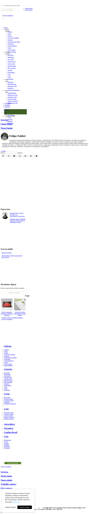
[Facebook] (3, 156)
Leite (9, 74)
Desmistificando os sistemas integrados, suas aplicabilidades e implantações (17, 214)
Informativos (7, 440)
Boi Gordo (7, 397)
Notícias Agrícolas (7, 252)
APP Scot (7, 107)
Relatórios (7, 446)
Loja (6, 114)
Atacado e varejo (8, 414)
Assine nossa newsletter (7, 10)
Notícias (7, 31)
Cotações (7, 53)
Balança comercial (9, 417)
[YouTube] (14, 156)
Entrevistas (7, 359)
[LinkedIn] (25, 156)
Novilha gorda (12, 61)
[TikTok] (31, 156)
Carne (6, 81)
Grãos (9, 77)
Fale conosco (6, 488)
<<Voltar (3, 151)
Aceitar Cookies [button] (24, 507)
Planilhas (6, 445)
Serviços (4, 472)
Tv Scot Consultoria (9, 354)
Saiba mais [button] (16, 502)
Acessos (6, 443)
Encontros (7, 105)
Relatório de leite (8, 419)
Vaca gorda (11, 59)
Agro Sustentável (9, 361)
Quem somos (6, 476)
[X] (8, 156)
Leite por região (8, 415)
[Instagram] (19, 156)
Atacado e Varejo (9, 400)
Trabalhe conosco (8, 484)
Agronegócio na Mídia (10, 357)
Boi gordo (10, 55)
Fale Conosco (29, 10)
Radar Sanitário (8, 365)
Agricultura (8, 103)
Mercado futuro (12, 66)
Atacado (10, 70)
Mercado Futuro (8, 399)
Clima (5, 351)
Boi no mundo (12, 68)
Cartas (6, 362)
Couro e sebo (11, 64)
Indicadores (11, 57)
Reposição (10, 79)
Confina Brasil (10, 432)
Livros (6, 441)
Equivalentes (11, 72)
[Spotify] (36, 156)
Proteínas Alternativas (10, 403)
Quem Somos (29, 8)
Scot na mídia (8, 364)
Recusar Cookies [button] (10, 507)
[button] (19, 152)
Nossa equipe (6, 480)
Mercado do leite (8, 412)
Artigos (6, 353)
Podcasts (6, 356)
